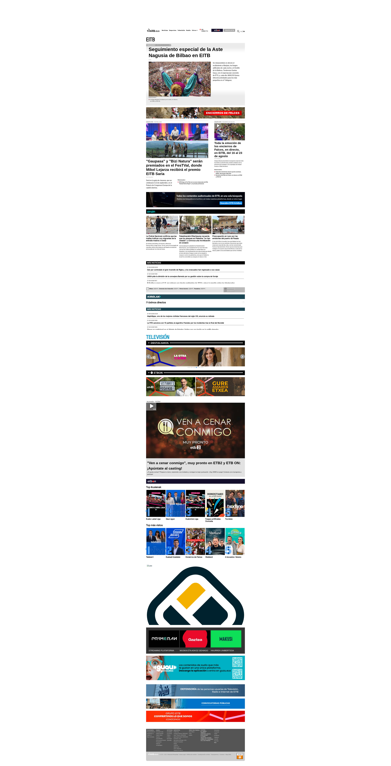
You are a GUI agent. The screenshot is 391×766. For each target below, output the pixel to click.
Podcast (158, 743)
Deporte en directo (178, 750)
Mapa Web (228, 754)
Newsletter (216, 730)
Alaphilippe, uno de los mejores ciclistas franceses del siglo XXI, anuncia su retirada (180, 316)
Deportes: (177, 730)
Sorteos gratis (206, 734)
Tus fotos (230, 288)
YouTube (216, 740)
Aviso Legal (182, 754)
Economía (169, 733)
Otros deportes (177, 748)
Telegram (216, 737)
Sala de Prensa (205, 740)
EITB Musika (159, 738)
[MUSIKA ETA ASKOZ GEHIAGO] (195, 638)
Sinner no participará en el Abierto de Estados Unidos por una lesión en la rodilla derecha (182, 330)
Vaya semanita (150, 737)
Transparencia (215, 754)
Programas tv (150, 733)
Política (168, 735)
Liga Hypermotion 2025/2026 (181, 737)
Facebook (216, 732)
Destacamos (160, 342)
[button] (188, 367)
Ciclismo (176, 745)
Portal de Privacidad (173, 754)
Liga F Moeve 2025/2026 (180, 735)
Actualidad (169, 731)
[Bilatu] (238, 31)
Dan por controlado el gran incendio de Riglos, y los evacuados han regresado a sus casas (183, 270)
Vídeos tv (149, 735)
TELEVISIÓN (157, 337)
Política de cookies (192, 754)
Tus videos (230, 291)
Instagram (216, 735)
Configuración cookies (204, 754)
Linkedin (216, 739)
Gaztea (158, 737)
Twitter (215, 733)
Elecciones (204, 735)
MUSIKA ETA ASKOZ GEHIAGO (194, 650)
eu (241, 31)
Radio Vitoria (159, 735)
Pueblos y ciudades (207, 739)
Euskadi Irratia (159, 731)
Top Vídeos (191, 731)
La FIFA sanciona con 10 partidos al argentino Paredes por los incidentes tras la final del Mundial (185, 323)
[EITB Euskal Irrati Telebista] (153, 30)
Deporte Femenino (178, 741)
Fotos (190, 733)
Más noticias (154, 263)
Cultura (168, 737)
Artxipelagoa (159, 745)
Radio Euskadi (159, 733)
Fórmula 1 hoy (177, 738)
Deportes (172, 30)
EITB (150, 39)
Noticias (165, 30)
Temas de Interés (206, 738)
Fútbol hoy (176, 731)
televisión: (150, 730)
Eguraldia (169, 740)
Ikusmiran (169, 738)
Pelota (175, 743)
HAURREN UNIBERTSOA (222, 650)
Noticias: (170, 730)
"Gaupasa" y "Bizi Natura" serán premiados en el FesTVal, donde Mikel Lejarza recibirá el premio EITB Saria (174, 167)
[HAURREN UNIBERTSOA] (226, 638)
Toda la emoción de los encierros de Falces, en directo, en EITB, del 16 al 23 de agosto (228, 149)
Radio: (158, 730)
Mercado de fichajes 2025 (180, 740)
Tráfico (203, 732)
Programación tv (151, 731)
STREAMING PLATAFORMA (161, 650)
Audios (190, 735)
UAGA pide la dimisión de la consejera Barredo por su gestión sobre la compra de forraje (182, 276)
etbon (158, 372)
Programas (159, 741)
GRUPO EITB (229, 30)
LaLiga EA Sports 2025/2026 (181, 733)
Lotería (203, 736)
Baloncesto (176, 747)
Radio (188, 30)
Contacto (222, 754)
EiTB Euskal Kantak (161, 740)
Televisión (181, 30)
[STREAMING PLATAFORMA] (164, 638)
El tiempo (204, 731)
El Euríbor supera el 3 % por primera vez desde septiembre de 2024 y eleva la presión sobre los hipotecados (191, 283)
